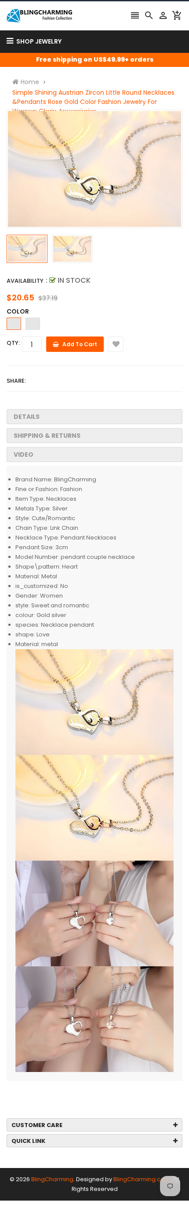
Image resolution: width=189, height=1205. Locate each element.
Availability (25, 281)
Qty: (13, 343)
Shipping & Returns (47, 435)
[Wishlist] (116, 344)
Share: (16, 381)
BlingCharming (52, 1179)
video (23, 454)
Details (27, 416)
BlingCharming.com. (142, 1179)
